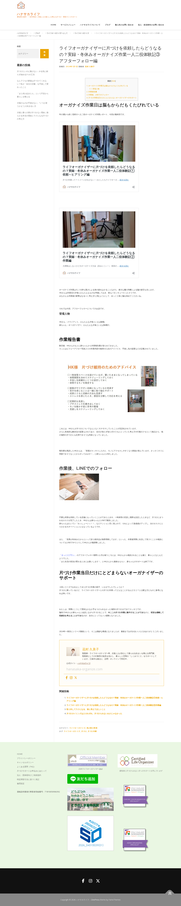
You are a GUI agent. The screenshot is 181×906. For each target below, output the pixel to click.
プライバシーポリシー (26, 758)
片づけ (84, 731)
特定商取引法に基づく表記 (28, 779)
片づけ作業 (92, 731)
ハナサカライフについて (90, 25)
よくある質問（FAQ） (26, 766)
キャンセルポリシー (25, 762)
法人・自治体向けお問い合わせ (151, 25)
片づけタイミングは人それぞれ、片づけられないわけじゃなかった (94, 713)
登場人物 (94, 89)
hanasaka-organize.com (84, 669)
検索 (19, 46)
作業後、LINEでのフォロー (98, 95)
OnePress (95, 899)
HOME (53, 25)
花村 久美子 (90, 66)
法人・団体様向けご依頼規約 (29, 775)
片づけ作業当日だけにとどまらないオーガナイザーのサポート (112, 97)
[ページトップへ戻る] (170, 893)
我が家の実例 (92, 728)
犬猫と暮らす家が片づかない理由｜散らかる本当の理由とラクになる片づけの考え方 (32, 115)
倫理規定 (20, 783)
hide (113, 81)
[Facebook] (66, 678)
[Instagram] (71, 678)
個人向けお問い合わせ (124, 25)
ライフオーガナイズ (77, 728)
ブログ (108, 25)
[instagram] (90, 881)
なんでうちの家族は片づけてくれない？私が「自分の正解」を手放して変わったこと (32, 83)
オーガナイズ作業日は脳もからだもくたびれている (107, 85)
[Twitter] (75, 678)
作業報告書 (92, 91)
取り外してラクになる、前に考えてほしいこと (86, 709)
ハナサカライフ (28, 14)
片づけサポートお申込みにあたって (32, 771)
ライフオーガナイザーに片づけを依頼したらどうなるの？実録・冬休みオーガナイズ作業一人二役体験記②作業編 (114, 705)
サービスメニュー (68, 25)
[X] (98, 881)
